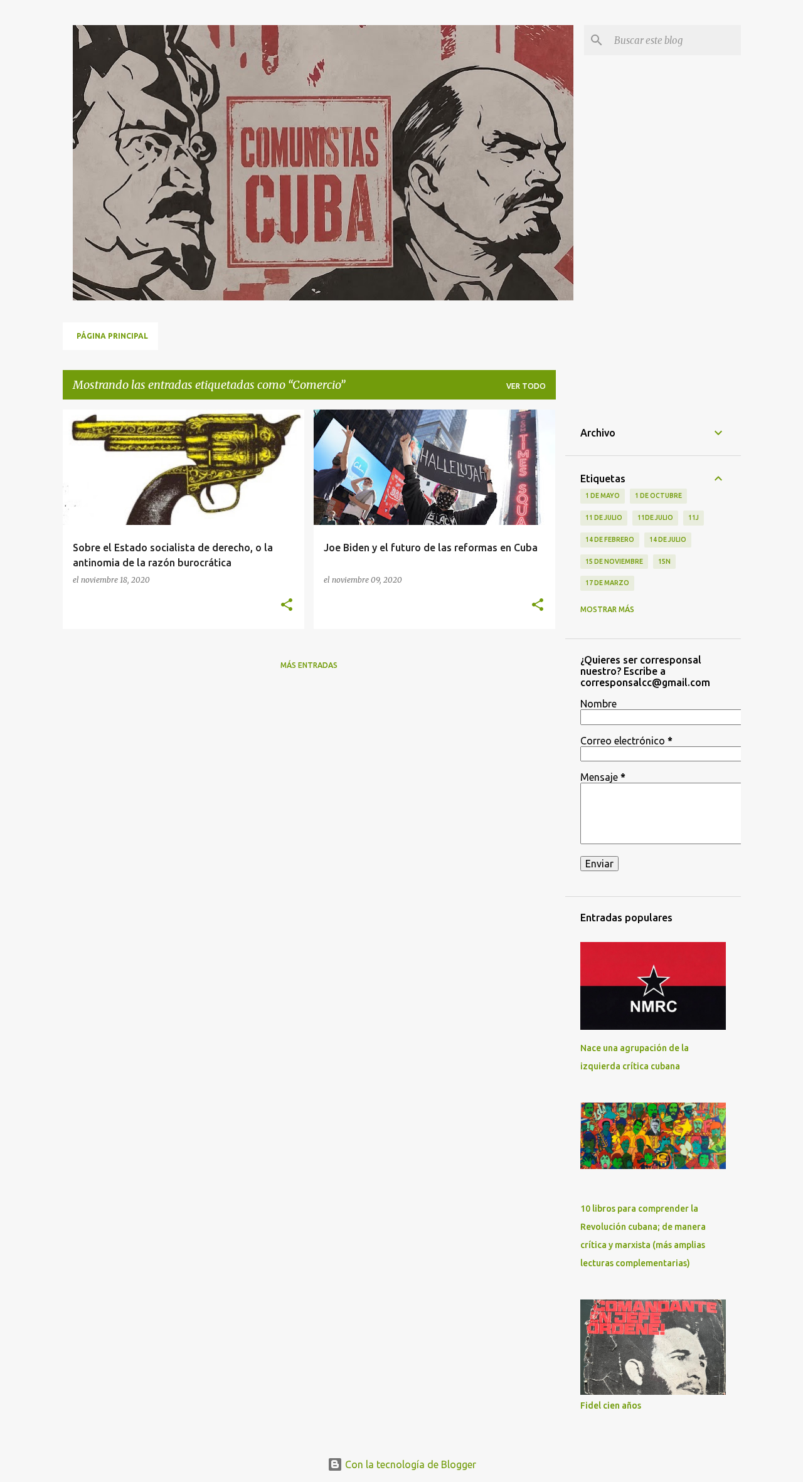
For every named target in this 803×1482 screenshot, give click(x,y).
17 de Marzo (607, 582)
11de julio (655, 517)
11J (693, 517)
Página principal (112, 336)
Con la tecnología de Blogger (409, 1464)
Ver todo (526, 386)
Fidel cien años (610, 1405)
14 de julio (667, 539)
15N (664, 561)
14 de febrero (609, 539)
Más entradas (309, 665)
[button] (286, 605)
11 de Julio (603, 517)
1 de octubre (658, 495)
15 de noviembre (614, 561)
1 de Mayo (602, 495)
